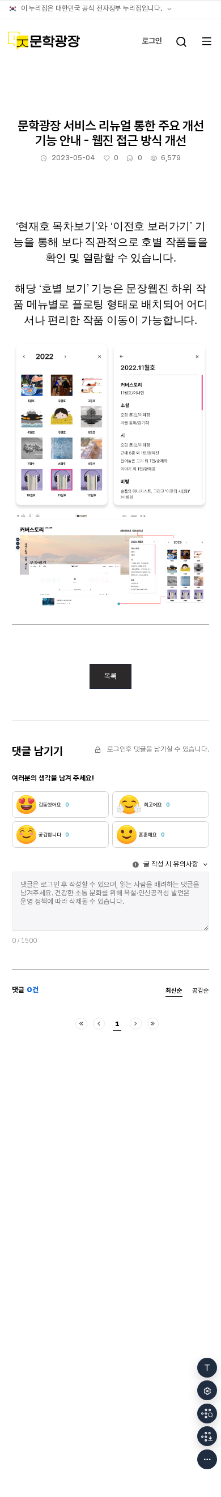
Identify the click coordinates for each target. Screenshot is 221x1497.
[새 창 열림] (207, 1413)
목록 (110, 676)
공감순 (200, 991)
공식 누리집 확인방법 (169, 9)
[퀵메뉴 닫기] (207, 1459)
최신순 (173, 991)
